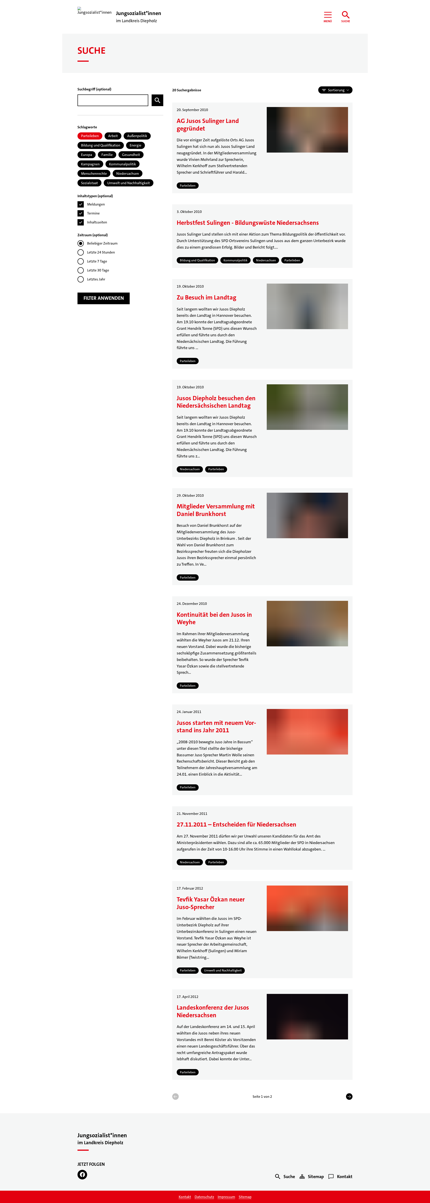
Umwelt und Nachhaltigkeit (128, 183)
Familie (107, 154)
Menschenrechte (94, 173)
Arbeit (113, 135)
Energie (135, 145)
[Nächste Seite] (349, 1096)
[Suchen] (157, 100)
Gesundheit (131, 154)
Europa (86, 154)
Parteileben (90, 135)
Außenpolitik (137, 135)
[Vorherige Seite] (175, 1096)
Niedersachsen (127, 173)
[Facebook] (82, 1174)
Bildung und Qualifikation (100, 145)
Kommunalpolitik (122, 164)
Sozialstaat (89, 183)
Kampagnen (90, 164)
